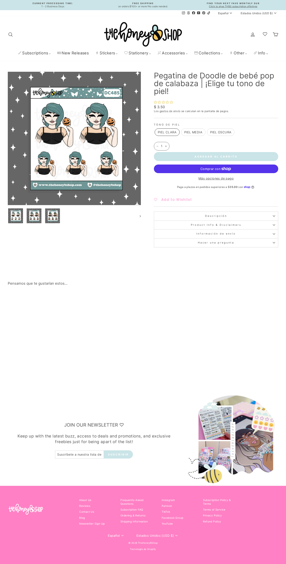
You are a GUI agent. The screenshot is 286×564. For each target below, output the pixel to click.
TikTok (166, 511)
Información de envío (216, 233)
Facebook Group (172, 517)
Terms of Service (214, 509)
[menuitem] (34, 53)
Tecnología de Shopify (143, 549)
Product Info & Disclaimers (216, 224)
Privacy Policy (212, 515)
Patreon (167, 505)
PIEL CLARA (167, 132)
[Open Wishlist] (265, 34)
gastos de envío (170, 111)
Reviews (84, 505)
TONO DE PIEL (167, 124)
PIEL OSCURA (220, 132)
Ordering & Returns (133, 515)
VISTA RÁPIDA (40, 355)
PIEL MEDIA (193, 132)
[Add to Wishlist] (67, 300)
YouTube (167, 523)
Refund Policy (212, 521)
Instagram (168, 500)
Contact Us (86, 511)
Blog (82, 517)
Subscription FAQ (131, 509)
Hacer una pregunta (216, 242)
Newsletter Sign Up (92, 523)
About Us (85, 500)
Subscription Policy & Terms (217, 501)
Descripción (216, 215)
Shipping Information (134, 521)
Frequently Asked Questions (131, 501)
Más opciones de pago (216, 178)
